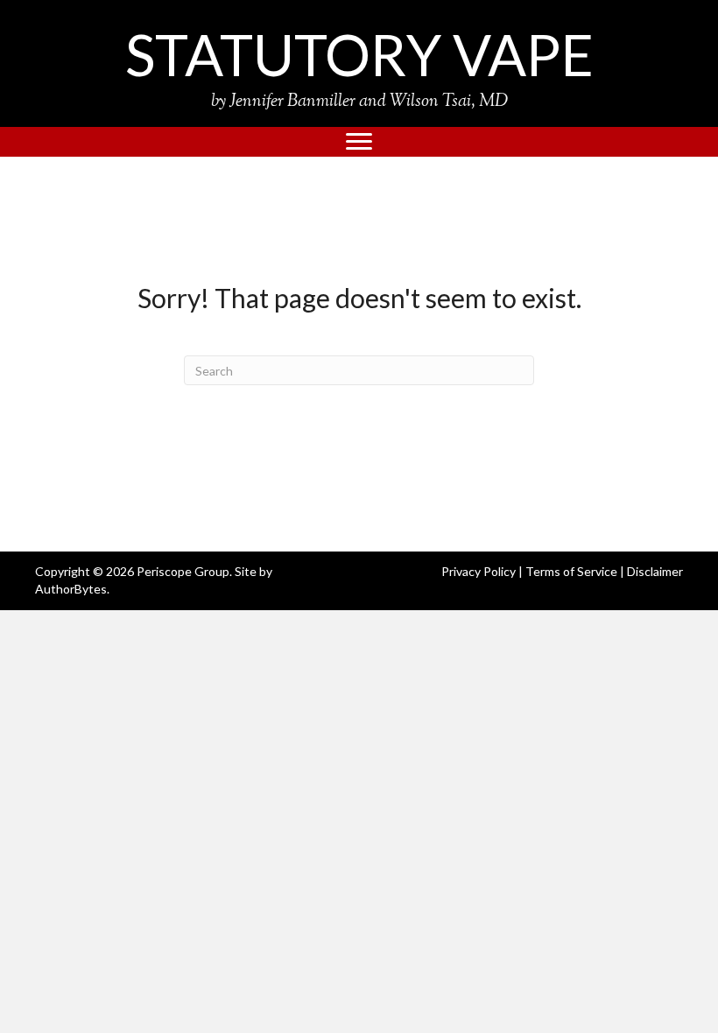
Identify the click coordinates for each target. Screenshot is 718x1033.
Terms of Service (571, 571)
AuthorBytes (71, 588)
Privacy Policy (478, 571)
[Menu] (359, 142)
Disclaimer (655, 571)
